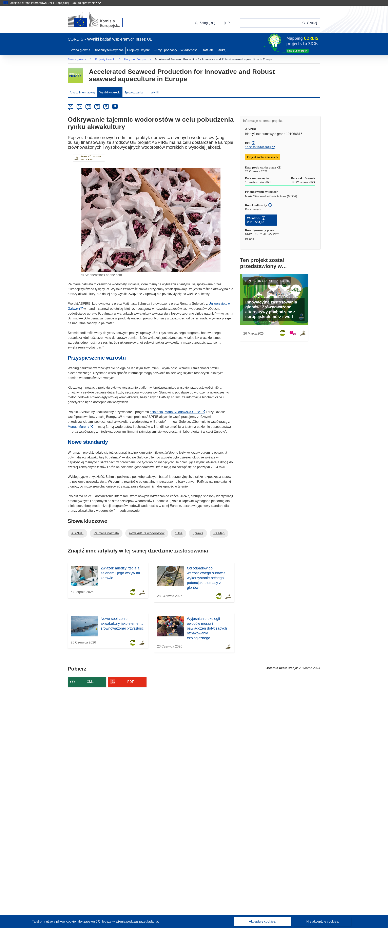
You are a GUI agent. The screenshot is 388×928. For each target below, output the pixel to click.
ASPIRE (77, 533)
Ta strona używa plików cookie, (54, 921)
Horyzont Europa (135, 59)
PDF (130, 681)
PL (115, 106)
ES (88, 106)
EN (79, 106)
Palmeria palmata (106, 533)
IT (106, 106)
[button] (227, 23)
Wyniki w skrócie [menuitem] (109, 92)
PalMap (219, 533)
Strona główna (80, 50)
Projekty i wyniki (138, 50)
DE (70, 106)
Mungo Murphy (80, 426)
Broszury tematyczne (109, 50)
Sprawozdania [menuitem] (133, 92)
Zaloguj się (207, 23)
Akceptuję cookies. (262, 921)
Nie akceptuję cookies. (322, 921)
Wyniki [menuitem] (155, 92)
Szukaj (221, 50)
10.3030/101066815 (258, 147)
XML (90, 681)
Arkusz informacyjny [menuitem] (82, 92)
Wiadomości (189, 50)
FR (97, 106)
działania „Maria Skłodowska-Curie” (176, 412)
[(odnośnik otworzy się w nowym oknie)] (100, 20)
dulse (178, 533)
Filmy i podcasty (165, 50)
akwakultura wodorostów (146, 533)
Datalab (207, 50)
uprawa (198, 533)
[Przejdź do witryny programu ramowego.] (75, 75)
